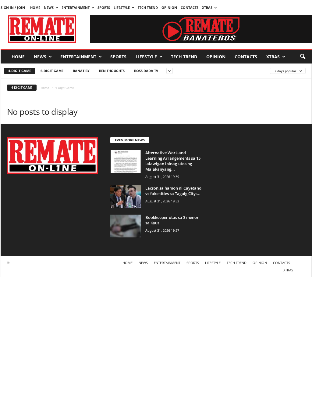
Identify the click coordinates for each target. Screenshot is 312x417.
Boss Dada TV (146, 70)
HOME (35, 7)
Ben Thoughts (112, 70)
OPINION (169, 7)
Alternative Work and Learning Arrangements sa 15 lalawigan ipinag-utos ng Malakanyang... (172, 161)
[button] (302, 56)
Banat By (81, 70)
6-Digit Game (52, 70)
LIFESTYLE (122, 7)
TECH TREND (148, 7)
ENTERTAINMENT (76, 7)
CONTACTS (189, 7)
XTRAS (207, 7)
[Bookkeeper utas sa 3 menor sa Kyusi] (125, 226)
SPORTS (104, 7)
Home (45, 87)
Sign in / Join (13, 7)
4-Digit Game (19, 70)
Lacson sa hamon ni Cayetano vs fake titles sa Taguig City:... (173, 190)
